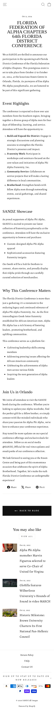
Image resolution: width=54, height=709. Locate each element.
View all (27, 536)
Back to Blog (29, 510)
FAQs (27, 660)
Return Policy (26, 654)
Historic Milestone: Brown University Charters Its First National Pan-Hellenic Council (34, 626)
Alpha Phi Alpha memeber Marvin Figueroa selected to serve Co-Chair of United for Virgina (32, 561)
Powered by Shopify (27, 706)
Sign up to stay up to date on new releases (26, 678)
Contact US (27, 666)
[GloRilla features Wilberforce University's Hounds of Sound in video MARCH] (10, 583)
